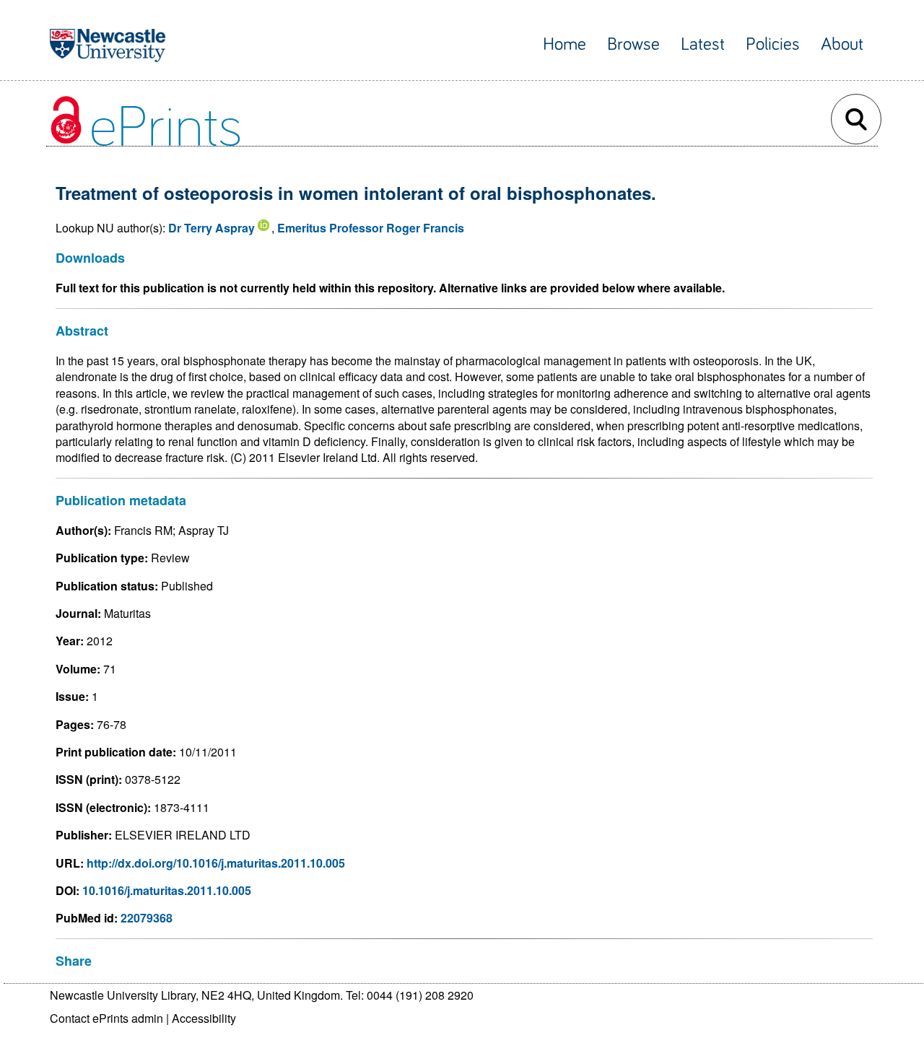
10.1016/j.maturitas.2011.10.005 (166, 890)
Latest (703, 44)
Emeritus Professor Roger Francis (370, 227)
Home (564, 44)
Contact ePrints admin (106, 1018)
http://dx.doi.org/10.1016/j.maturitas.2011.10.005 (216, 863)
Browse (633, 44)
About (842, 44)
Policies (773, 44)
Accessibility (204, 1018)
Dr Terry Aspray (211, 227)
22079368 (147, 917)
